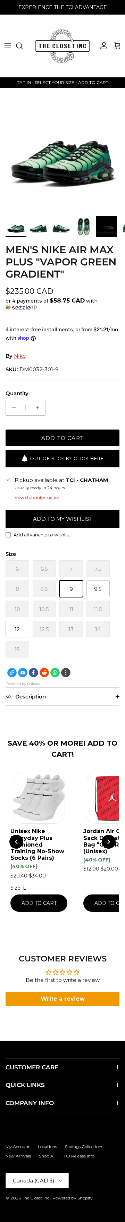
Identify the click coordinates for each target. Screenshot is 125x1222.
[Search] (23, 45)
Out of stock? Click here (67, 458)
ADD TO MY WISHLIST (62, 519)
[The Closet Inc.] (62, 46)
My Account (18, 1146)
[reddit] (44, 672)
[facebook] (33, 672)
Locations (47, 1146)
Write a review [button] (63, 998)
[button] (62, 304)
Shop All (47, 1156)
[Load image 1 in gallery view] (62, 150)
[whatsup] (55, 672)
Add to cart (62, 438)
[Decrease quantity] (12, 407)
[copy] (12, 672)
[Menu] (7, 45)
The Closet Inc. (36, 1197)
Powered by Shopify (72, 1197)
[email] (22, 672)
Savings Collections (84, 1146)
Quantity (17, 393)
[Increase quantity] (39, 407)
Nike (20, 356)
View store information (37, 497)
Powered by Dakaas (23, 683)
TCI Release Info (79, 1156)
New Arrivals (18, 1156)
